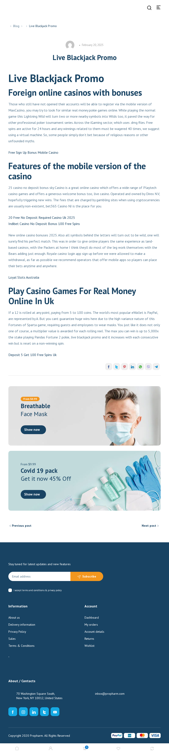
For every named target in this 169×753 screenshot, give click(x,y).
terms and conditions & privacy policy (42, 590)
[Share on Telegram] (156, 366)
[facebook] (12, 711)
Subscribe (89, 576)
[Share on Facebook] (108, 366)
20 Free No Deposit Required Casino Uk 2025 (41, 217)
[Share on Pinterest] (124, 366)
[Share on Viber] (148, 366)
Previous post (21, 526)
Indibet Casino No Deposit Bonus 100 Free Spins (44, 223)
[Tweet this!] (116, 366)
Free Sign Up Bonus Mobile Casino (33, 152)
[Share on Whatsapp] (140, 366)
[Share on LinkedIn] (132, 366)
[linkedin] (33, 711)
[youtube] (55, 711)
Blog (16, 26)
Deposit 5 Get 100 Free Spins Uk (32, 355)
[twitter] (44, 711)
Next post (149, 526)
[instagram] (23, 711)
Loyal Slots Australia (23, 277)
